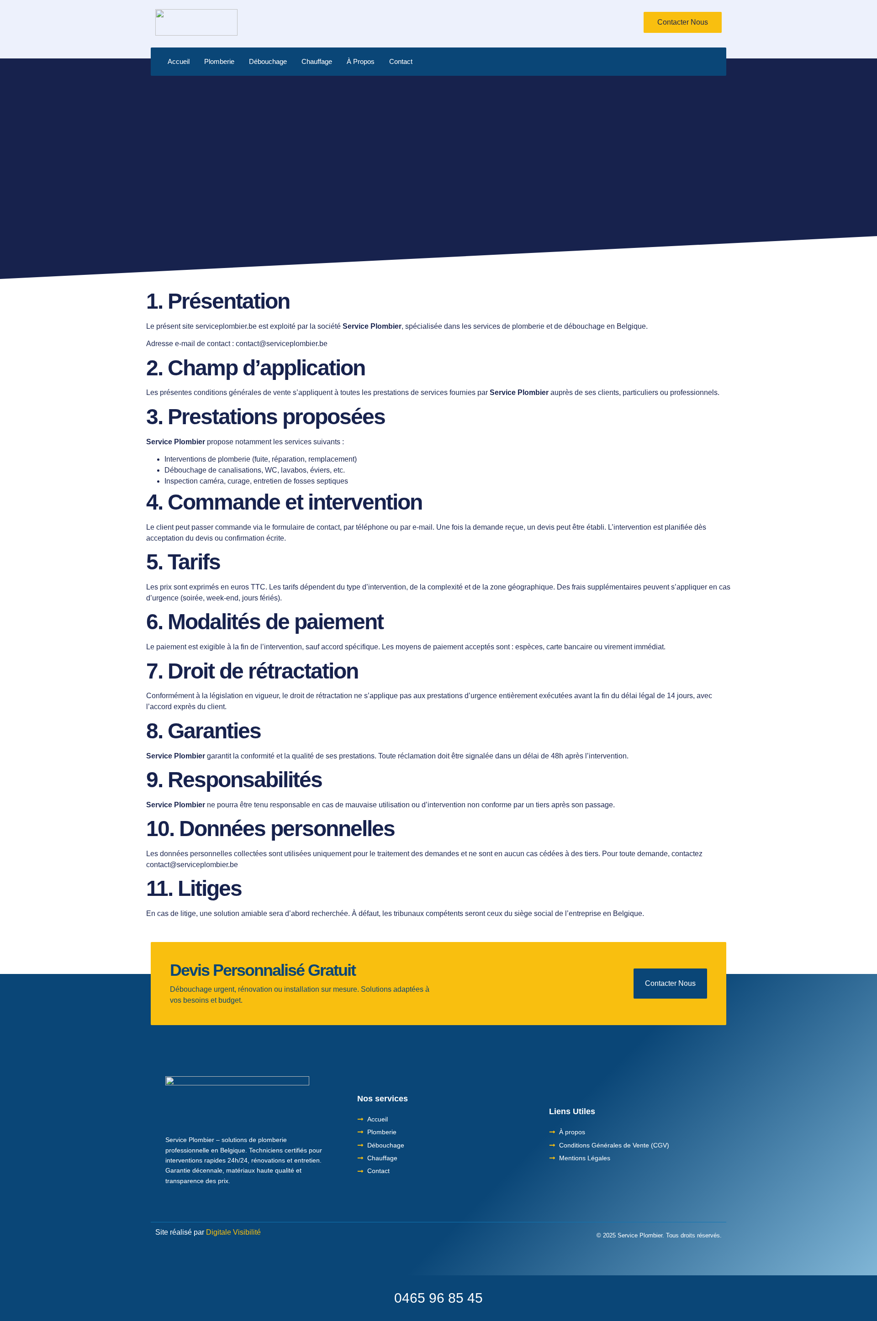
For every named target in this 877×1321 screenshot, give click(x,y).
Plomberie (219, 61)
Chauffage (316, 61)
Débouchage (268, 61)
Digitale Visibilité (233, 1232)
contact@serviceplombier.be (282, 343)
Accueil (179, 61)
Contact (400, 61)
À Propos (361, 61)
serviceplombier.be (226, 326)
